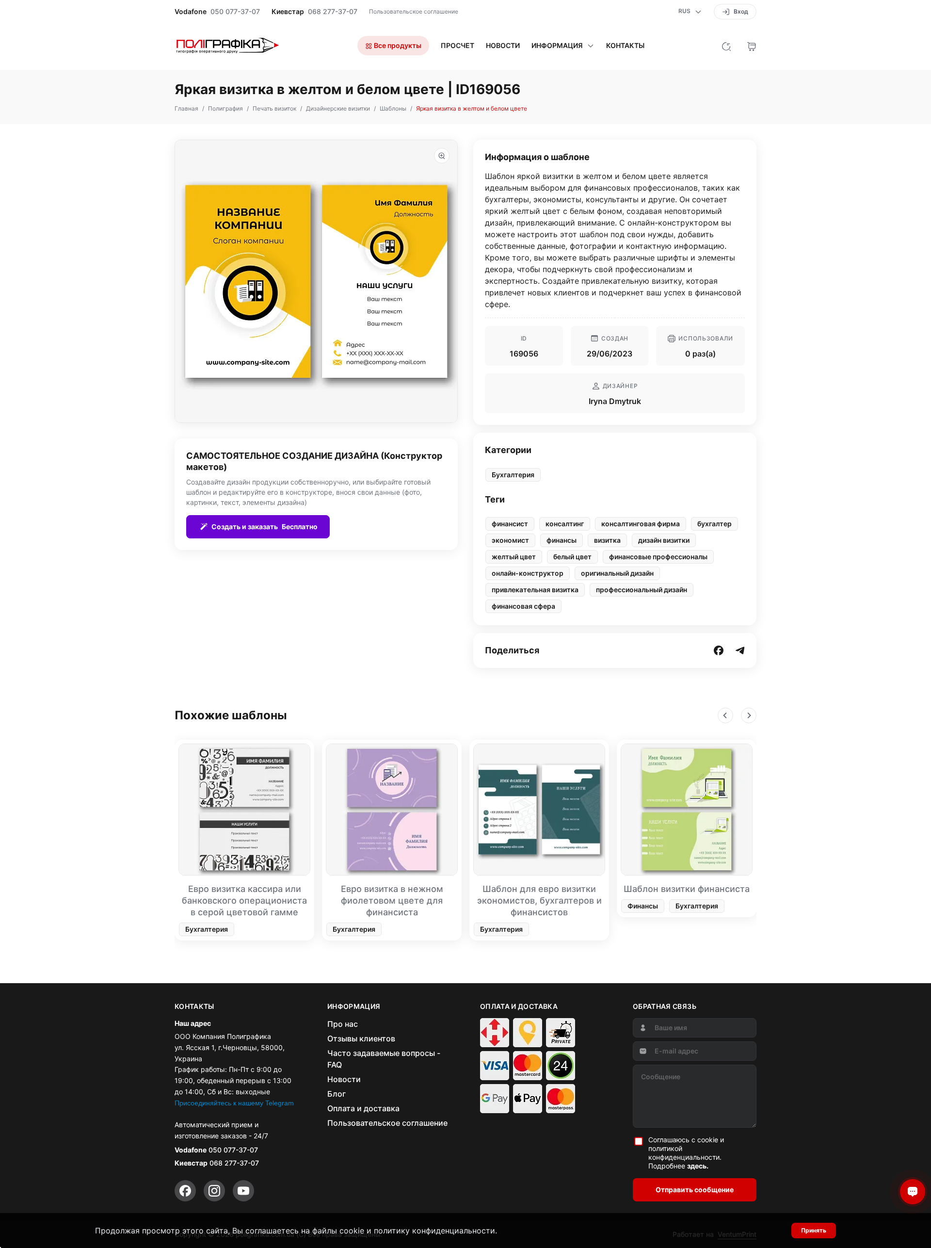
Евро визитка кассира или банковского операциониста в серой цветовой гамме (244, 900)
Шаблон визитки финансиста (687, 889)
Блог (336, 1094)
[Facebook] (185, 1190)
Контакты (625, 45)
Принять (813, 1230)
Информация (557, 45)
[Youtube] (243, 1190)
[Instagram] (214, 1190)
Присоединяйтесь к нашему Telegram (234, 1103)
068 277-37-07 (332, 12)
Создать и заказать (264, 526)
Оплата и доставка (363, 1108)
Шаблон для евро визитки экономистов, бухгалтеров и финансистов (539, 900)
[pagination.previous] (725, 715)
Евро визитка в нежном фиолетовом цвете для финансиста (392, 900)
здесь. (697, 1166)
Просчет (457, 45)
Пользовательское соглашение (413, 11)
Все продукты (396, 45)
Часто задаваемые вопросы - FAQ (383, 1059)
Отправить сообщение (695, 1189)
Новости (503, 45)
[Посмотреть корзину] (751, 45)
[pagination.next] (748, 715)
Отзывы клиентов (361, 1038)
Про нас (342, 1024)
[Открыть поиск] (726, 45)
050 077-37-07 (235, 12)
